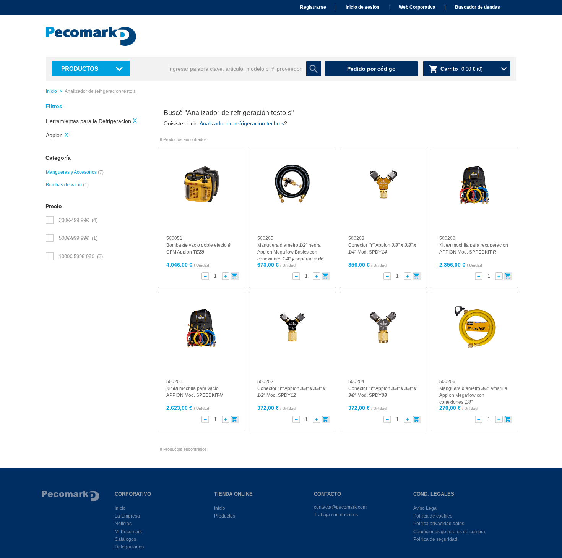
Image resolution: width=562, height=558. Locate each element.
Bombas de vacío (64, 185)
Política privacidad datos (438, 523)
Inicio (51, 91)
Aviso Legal (425, 508)
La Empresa (127, 516)
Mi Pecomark (128, 531)
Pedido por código (371, 69)
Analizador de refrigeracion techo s (242, 123)
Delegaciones (129, 547)
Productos (79, 68)
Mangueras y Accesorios (71, 172)
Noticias (123, 523)
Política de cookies (432, 516)
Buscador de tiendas (477, 7)
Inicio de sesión (362, 7)
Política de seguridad (435, 539)
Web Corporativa (417, 7)
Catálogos (125, 539)
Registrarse (313, 7)
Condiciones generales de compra (449, 531)
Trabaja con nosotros (336, 515)
